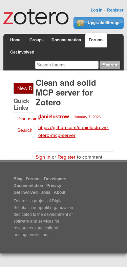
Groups (36, 40)
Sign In (43, 157)
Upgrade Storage (104, 22)
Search (25, 130)
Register (115, 10)
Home (16, 40)
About (59, 192)
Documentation (66, 40)
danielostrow (53, 116)
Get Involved (22, 52)
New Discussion (25, 88)
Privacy (53, 185)
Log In (96, 10)
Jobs (45, 192)
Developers (55, 179)
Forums (96, 40)
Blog (18, 179)
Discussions (30, 118)
